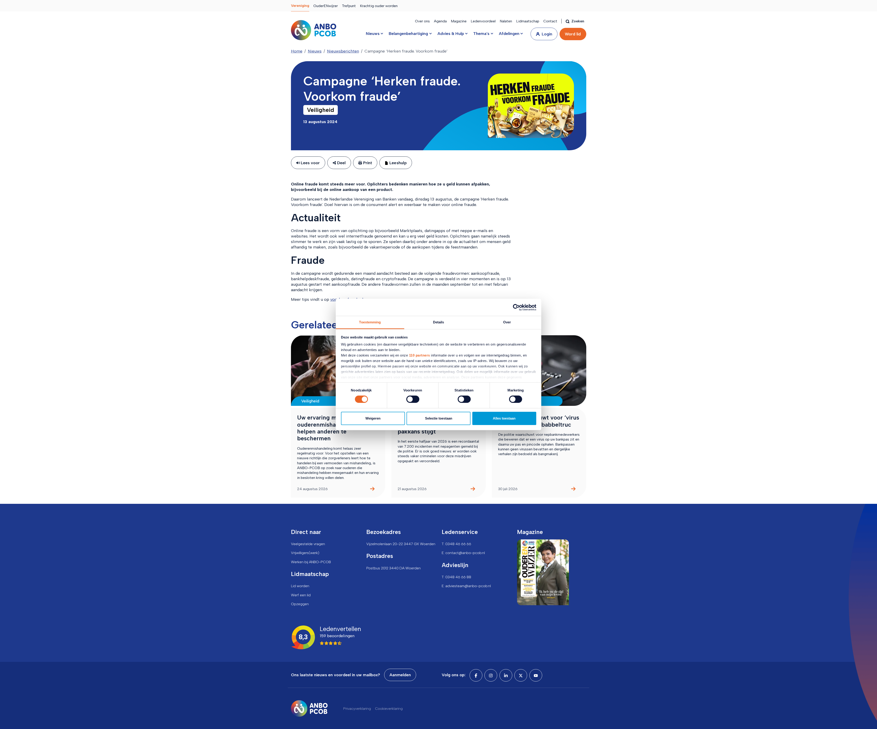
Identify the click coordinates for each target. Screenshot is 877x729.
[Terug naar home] (313, 30)
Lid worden (300, 586)
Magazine (459, 21)
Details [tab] (438, 322)
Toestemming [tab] (370, 322)
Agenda (440, 21)
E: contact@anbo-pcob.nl (463, 553)
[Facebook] (476, 675)
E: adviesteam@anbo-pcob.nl (466, 586)
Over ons (422, 21)
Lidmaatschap (527, 21)
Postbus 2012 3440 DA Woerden (393, 568)
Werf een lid (301, 595)
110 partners (419, 355)
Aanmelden (400, 674)
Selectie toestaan (438, 418)
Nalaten (506, 21)
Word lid (573, 34)
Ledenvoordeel (483, 21)
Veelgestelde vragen (308, 544)
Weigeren (372, 418)
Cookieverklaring (389, 708)
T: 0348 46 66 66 (456, 544)
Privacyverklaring (357, 708)
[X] (520, 675)
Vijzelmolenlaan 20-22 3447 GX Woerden (400, 544)
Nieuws (315, 51)
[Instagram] (490, 675)
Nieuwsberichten (343, 51)
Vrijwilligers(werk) (305, 553)
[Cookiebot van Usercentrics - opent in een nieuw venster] (516, 307)
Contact (550, 21)
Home (296, 51)
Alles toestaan (504, 418)
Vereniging (300, 5)
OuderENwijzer (325, 6)
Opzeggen (300, 604)
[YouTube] (535, 675)
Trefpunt (349, 6)
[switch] (412, 399)
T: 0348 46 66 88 (456, 577)
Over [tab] (507, 322)
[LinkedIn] (505, 675)
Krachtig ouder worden (379, 6)
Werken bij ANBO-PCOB (311, 562)
